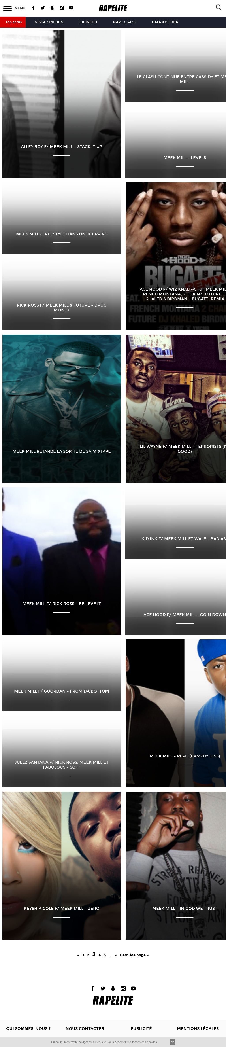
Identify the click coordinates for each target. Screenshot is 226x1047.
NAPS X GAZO (124, 22)
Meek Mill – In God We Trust (184, 908)
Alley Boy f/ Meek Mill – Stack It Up (61, 146)
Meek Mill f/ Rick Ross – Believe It (62, 603)
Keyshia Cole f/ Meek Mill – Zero (61, 908)
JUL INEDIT (88, 22)
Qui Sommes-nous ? (28, 1028)
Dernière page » (134, 955)
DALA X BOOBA (165, 22)
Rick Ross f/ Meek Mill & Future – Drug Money (62, 307)
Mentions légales (198, 1028)
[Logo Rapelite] (113, 8)
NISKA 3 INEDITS (49, 22)
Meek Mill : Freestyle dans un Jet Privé (61, 234)
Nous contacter (85, 1028)
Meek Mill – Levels (185, 157)
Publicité (141, 1028)
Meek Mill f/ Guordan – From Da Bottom (61, 691)
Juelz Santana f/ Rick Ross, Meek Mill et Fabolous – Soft (62, 765)
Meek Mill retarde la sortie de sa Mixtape (62, 451)
